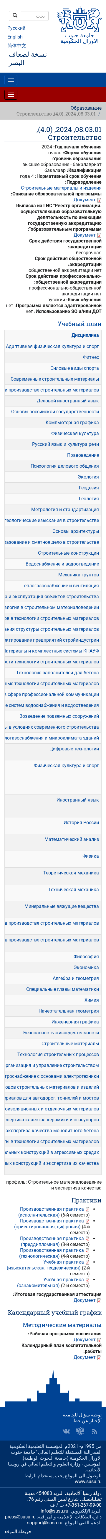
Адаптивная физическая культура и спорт (52, 346)
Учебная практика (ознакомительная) (50, 1282)
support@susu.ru (44, 1522)
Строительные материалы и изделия (61, 188)
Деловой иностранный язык (68, 401)
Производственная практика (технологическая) (51, 1253)
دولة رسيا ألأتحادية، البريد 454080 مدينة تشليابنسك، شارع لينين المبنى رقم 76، (63, 1496)
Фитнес (91, 357)
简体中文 (16, 45)
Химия (92, 1000)
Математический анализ (71, 839)
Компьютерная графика (72, 422)
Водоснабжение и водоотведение (62, 564)
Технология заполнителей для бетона (57, 672)
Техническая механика (73, 889)
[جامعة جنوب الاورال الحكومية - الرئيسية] (79, 25)
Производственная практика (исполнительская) (51, 1212)
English (15, 37)
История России (81, 822)
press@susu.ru (20, 1517)
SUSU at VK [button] (66, 1431)
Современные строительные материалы (55, 379)
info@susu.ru (54, 1511)
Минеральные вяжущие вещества (61, 906)
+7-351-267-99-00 (83, 1505)
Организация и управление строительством (50, 1065)
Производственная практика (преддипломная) (52, 1241)
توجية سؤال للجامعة (82, 1415)
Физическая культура (75, 433)
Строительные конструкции (68, 553)
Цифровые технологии (74, 749)
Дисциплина (85, 335)
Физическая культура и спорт (66, 765)
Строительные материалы (70, 1043)
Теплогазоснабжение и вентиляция (60, 585)
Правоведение (83, 455)
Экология (88, 477)
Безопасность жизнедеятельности (61, 1033)
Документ (85, 200)
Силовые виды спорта (74, 368)
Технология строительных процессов (58, 1054)
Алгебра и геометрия (76, 978)
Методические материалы (62, 1325)
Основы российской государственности (55, 411)
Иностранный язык (78, 800)
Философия (86, 956)
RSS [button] (94, 1431)
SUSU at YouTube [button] (80, 1431)
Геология (89, 498)
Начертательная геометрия (69, 1011)
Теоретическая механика (71, 873)
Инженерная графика (75, 1022)
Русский (16, 28)
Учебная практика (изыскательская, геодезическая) (45, 1265)
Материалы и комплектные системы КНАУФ (50, 651)
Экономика (86, 967)
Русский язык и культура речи (65, 444)
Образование (86, 108)
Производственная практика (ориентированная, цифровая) (49, 1223)
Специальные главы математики (62, 989)
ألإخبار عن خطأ (87, 1420)
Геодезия (89, 488)
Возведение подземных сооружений (59, 716)
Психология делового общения (65, 466)
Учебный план (80, 323)
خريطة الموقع (18, 1531)
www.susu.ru (88, 1481)
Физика (90, 856)
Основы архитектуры (75, 531)
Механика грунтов (78, 575)
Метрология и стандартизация (65, 509)
